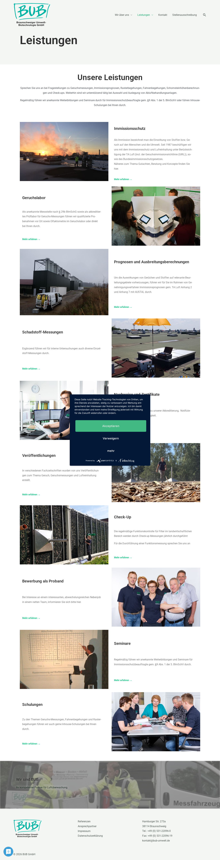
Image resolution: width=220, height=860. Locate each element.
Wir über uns (122, 14)
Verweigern (111, 438)
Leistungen (143, 14)
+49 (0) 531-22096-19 (160, 835)
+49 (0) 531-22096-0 (159, 830)
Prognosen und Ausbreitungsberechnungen (151, 262)
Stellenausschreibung (184, 14)
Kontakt (162, 14)
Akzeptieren (110, 426)
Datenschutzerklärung (90, 835)
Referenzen (84, 821)
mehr (111, 450)
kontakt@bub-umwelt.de (156, 840)
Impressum (84, 831)
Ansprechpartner (87, 826)
